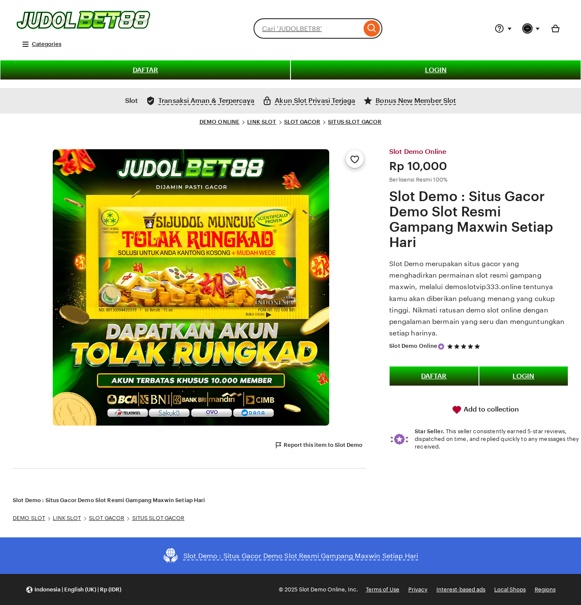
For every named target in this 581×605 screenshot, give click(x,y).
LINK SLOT (261, 122)
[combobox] (307, 28)
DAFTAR (145, 70)
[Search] (372, 28)
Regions (545, 589)
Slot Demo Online (413, 346)
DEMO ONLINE (219, 122)
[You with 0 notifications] (531, 28)
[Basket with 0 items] (555, 28)
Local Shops (510, 589)
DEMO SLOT (29, 518)
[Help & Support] (503, 28)
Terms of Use (382, 589)
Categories (46, 44)
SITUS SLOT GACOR (355, 122)
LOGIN (436, 70)
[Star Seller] (441, 346)
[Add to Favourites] (355, 159)
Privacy (417, 589)
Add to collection (490, 409)
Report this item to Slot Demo (323, 445)
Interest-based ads (460, 589)
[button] (73, 589)
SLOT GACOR (302, 122)
